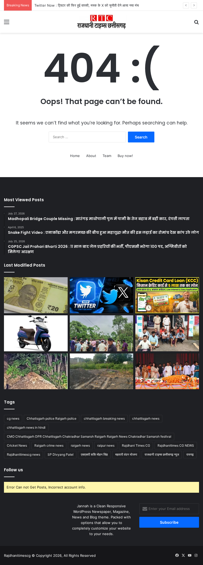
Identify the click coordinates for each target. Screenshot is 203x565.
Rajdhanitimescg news (23, 454)
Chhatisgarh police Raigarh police (51, 418)
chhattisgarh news (145, 418)
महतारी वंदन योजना (126, 454)
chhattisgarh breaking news (104, 418)
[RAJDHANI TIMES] (101, 22)
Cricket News (17, 445)
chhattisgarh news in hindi (26, 427)
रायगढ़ (189, 454)
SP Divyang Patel (60, 454)
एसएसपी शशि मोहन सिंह (94, 454)
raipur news (105, 445)
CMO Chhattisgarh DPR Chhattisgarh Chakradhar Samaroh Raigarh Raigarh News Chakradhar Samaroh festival (89, 436)
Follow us (13, 470)
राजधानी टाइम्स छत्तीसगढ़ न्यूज (162, 454)
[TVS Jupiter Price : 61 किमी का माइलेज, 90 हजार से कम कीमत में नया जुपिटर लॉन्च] (36, 333)
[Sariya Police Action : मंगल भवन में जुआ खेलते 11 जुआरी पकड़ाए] (167, 333)
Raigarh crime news (48, 445)
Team (107, 156)
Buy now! (125, 156)
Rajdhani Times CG (136, 445)
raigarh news (80, 445)
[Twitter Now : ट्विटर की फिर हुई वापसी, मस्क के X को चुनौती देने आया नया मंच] (101, 295)
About (91, 156)
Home (75, 156)
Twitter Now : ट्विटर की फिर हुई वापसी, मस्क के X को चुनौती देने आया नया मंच (86, 5)
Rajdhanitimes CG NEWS (176, 445)
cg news (13, 418)
